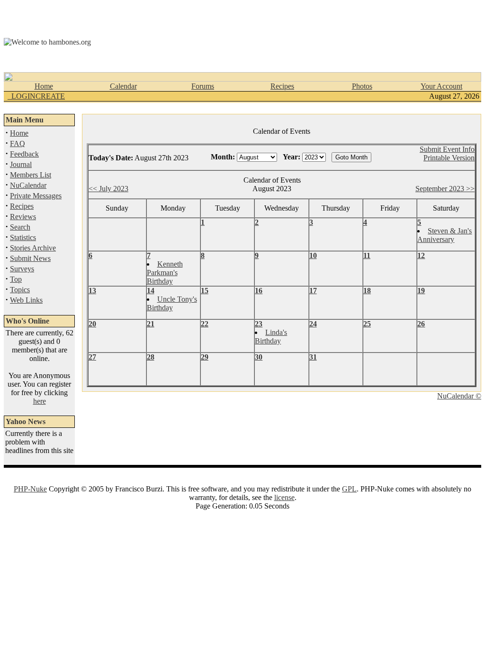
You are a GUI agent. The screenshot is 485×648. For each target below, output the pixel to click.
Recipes (282, 86)
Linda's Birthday (271, 336)
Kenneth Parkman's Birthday (165, 272)
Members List (30, 175)
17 (313, 291)
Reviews (23, 217)
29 (204, 357)
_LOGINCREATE (36, 96)
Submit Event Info (447, 149)
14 (150, 291)
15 (204, 291)
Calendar (123, 86)
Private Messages (36, 196)
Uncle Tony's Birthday (172, 303)
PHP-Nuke (30, 489)
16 (258, 291)
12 (421, 255)
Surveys (22, 269)
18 (367, 291)
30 (258, 357)
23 (258, 324)
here (39, 401)
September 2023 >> (445, 189)
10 (313, 255)
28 (150, 357)
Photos (362, 86)
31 (313, 357)
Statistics (23, 237)
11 (366, 255)
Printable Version (449, 158)
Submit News (30, 258)
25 (367, 324)
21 (150, 324)
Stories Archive (33, 248)
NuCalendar (28, 185)
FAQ (17, 143)
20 (92, 324)
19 (421, 291)
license (284, 497)
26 (421, 324)
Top (16, 279)
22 (204, 324)
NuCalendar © (459, 396)
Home (44, 86)
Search (20, 227)
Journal (21, 164)
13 (92, 291)
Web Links (26, 300)
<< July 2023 (108, 189)
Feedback (24, 154)
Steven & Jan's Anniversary (444, 235)
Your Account (441, 86)
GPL (349, 489)
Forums (202, 86)
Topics (20, 290)
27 (92, 357)
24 (313, 324)
